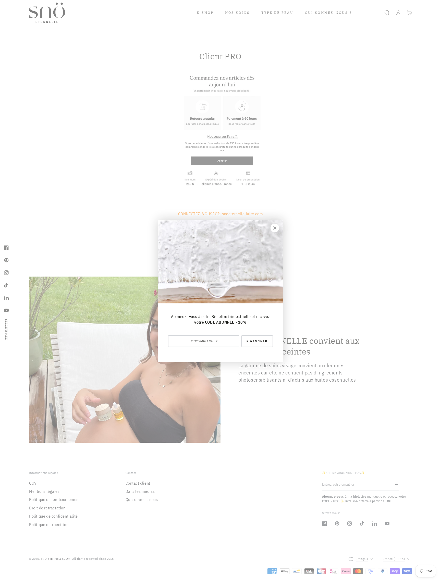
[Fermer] (274, 228)
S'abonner (257, 341)
